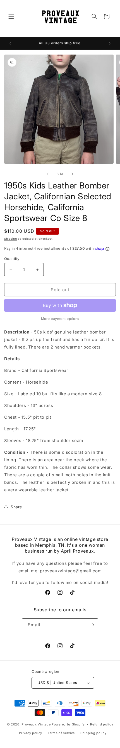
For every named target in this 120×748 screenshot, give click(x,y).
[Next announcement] (110, 43)
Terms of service (61, 733)
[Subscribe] (92, 624)
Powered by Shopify (68, 724)
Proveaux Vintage (36, 724)
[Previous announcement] (10, 43)
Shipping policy (93, 733)
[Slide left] (48, 174)
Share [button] (16, 506)
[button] (11, 16)
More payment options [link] (60, 319)
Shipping (10, 238)
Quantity (11, 258)
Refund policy (101, 724)
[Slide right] (72, 174)
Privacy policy (30, 733)
